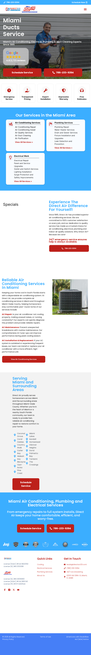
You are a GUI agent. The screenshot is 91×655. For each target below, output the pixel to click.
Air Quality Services (24, 132)
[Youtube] (18, 590)
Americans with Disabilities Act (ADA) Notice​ (77, 638)
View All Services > (24, 142)
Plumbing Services (44, 572)
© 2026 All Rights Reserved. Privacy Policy (13, 638)
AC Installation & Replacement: (18, 340)
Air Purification (21, 138)
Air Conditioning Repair (25, 127)
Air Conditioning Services (27, 123)
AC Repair (7, 314)
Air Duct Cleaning (23, 135)
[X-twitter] (14, 590)
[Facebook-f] (5, 590)
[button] (85, 9)
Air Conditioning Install (25, 130)
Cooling (40, 564)
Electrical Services (44, 568)
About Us (41, 575)
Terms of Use (45, 637)
